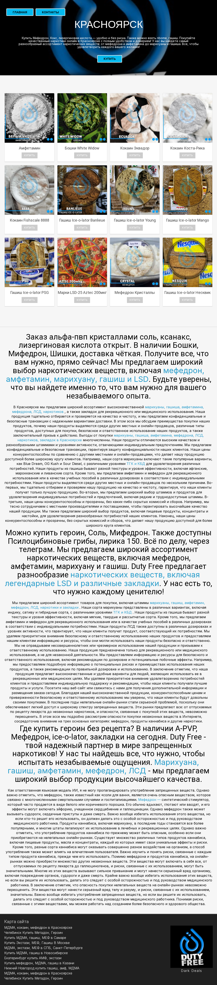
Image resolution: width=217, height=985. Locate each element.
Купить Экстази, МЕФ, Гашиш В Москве (37, 943)
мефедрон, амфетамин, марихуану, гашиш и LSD (105, 375)
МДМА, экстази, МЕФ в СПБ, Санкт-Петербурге (43, 948)
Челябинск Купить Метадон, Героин (33, 932)
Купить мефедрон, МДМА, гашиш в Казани (39, 963)
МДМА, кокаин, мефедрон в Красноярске (38, 927)
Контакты (50, 12)
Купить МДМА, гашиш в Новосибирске (36, 953)
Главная (20, 12)
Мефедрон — (150, 799)
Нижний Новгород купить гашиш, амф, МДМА (41, 968)
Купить (110, 58)
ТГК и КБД (136, 464)
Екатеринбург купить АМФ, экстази (32, 958)
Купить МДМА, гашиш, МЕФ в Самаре (35, 938)
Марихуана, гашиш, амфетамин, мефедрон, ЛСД (103, 766)
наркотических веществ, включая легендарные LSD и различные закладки (102, 579)
